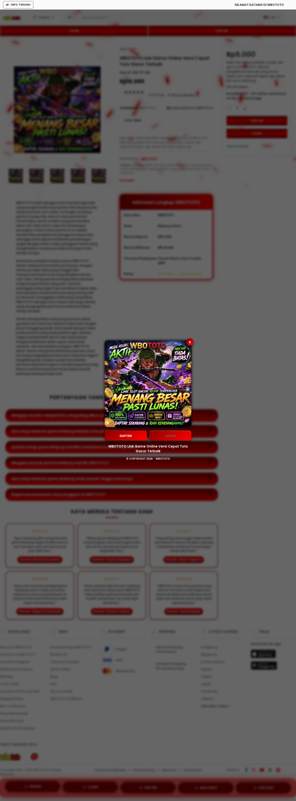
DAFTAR (126, 435)
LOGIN (170, 435)
